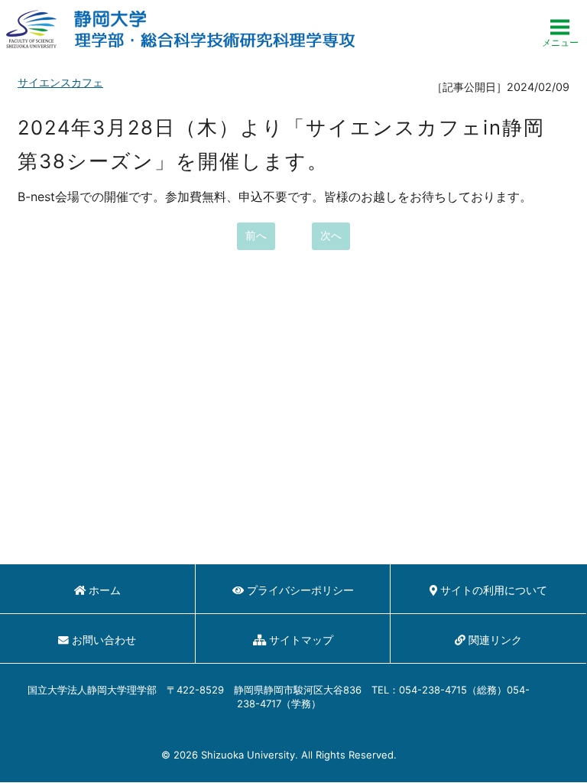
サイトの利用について (493, 590)
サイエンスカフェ (60, 82)
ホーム (105, 590)
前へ (256, 235)
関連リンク (495, 640)
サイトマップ (301, 640)
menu (560, 28)
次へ (331, 235)
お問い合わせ (104, 640)
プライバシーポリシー (300, 590)
